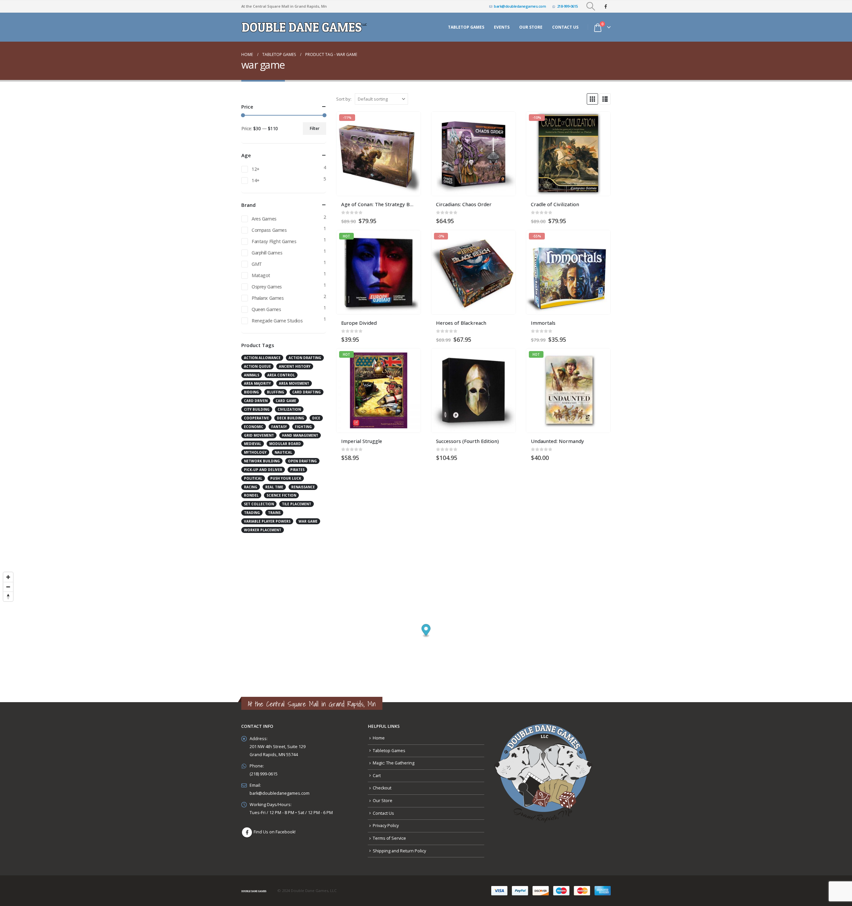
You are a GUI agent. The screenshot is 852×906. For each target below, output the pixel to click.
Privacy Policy (386, 825)
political (253, 478)
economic (253, 426)
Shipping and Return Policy (399, 851)
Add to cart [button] (410, 123)
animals (251, 375)
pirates (297, 469)
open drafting (302, 461)
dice (316, 418)
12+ (256, 169)
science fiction (281, 495)
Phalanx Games (268, 298)
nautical (283, 452)
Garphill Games (267, 252)
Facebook (247, 832)
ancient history (295, 366)
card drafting (306, 392)
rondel (251, 495)
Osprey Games (267, 286)
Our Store (382, 800)
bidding (251, 392)
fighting (303, 426)
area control (281, 375)
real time (274, 487)
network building (262, 461)
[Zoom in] (8, 577)
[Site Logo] (305, 27)
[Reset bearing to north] (8, 596)
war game (308, 521)
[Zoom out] (8, 587)
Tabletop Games (466, 27)
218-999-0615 (567, 6)
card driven (256, 400)
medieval (252, 443)
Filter (315, 128)
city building (257, 409)
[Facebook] (605, 6)
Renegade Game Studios (277, 320)
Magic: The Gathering (393, 763)
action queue (257, 366)
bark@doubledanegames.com (520, 6)
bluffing (275, 392)
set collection (259, 504)
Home (379, 738)
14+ (256, 180)
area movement (294, 383)
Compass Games (269, 230)
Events (502, 27)
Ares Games (264, 219)
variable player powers (267, 521)
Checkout (382, 788)
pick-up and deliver (263, 469)
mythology (255, 452)
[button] (591, 6)
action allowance (262, 357)
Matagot (261, 275)
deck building (290, 418)
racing (250, 487)
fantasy (279, 426)
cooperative (256, 418)
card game (286, 400)
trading (252, 512)
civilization (289, 409)
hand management (300, 435)
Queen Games (266, 309)
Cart (377, 775)
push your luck (285, 478)
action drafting (305, 357)
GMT (257, 264)
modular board (285, 443)
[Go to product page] (473, 154)
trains (274, 512)
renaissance (303, 487)
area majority (257, 383)
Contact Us (565, 27)
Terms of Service (389, 838)
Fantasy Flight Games (274, 241)
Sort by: (343, 99)
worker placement (262, 530)
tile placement (296, 504)
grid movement (259, 435)
